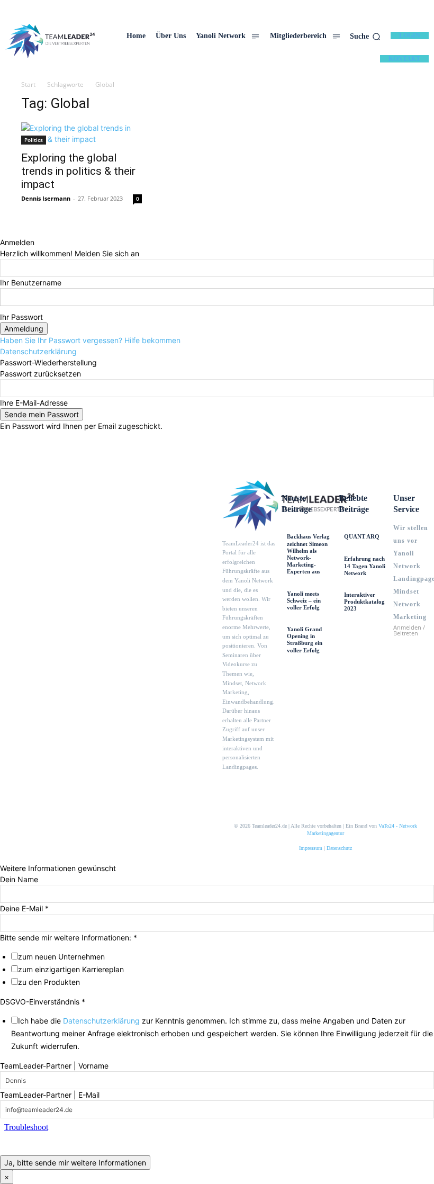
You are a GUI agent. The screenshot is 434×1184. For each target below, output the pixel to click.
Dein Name (19, 879)
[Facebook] (226, 786)
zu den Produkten (49, 981)
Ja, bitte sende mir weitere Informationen (75, 1162)
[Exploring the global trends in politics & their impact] (81, 133)
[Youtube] (264, 786)
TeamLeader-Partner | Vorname (54, 1065)
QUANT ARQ (361, 536)
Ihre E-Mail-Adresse (34, 402)
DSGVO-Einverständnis (42, 1001)
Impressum (310, 848)
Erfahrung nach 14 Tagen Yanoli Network (364, 565)
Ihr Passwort (21, 316)
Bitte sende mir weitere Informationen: (68, 937)
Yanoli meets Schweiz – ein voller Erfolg (304, 600)
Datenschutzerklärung (38, 351)
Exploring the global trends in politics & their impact (78, 171)
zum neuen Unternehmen (61, 956)
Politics (33, 139)
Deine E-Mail (24, 908)
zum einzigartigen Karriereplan (71, 969)
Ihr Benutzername (30, 282)
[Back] (3, 231)
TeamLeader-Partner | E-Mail (50, 1094)
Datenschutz (339, 848)
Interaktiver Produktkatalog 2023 (364, 601)
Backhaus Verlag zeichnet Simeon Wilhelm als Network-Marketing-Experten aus (308, 554)
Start (28, 84)
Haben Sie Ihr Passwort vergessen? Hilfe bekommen (90, 340)
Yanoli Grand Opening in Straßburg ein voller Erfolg (304, 639)
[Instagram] (245, 786)
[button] (365, 36)
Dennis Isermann (45, 198)
